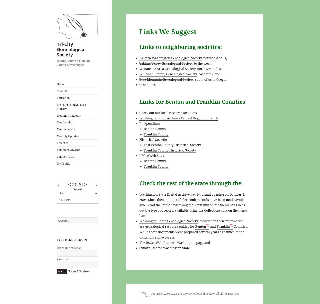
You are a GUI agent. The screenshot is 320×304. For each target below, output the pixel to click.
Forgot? (73, 271)
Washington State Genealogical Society (168, 221)
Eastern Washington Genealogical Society (170, 58)
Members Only (66, 129)
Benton (200, 226)
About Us (62, 91)
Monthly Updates (68, 136)
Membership (65, 122)
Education (63, 98)
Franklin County (156, 134)
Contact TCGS (65, 157)
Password (63, 259)
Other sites (147, 85)
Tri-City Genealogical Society (71, 49)
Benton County (155, 129)
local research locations (179, 113)
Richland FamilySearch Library (71, 107)
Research (62, 143)
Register (84, 271)
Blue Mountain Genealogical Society (166, 79)
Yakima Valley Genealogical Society (165, 63)
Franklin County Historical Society (170, 150)
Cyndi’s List (148, 248)
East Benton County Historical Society (172, 145)
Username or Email (69, 248)
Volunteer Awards (68, 150)
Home (60, 84)
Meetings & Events (69, 115)
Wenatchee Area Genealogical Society (167, 69)
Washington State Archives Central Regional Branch (178, 118)
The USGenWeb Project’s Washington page (171, 243)
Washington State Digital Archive (164, 194)
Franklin (223, 226)
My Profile (63, 163)
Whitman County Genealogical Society (168, 74)
